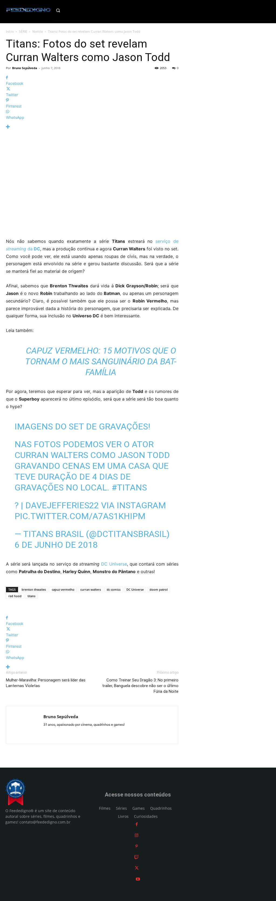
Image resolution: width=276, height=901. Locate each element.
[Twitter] (136, 868)
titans (31, 596)
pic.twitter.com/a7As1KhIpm (80, 516)
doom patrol (159, 589)
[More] (92, 127)
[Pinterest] (136, 846)
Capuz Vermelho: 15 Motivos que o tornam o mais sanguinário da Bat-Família (101, 361)
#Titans (129, 487)
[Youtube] (138, 879)
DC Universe (114, 564)
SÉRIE (23, 31)
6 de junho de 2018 (56, 545)
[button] (63, 10)
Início (10, 31)
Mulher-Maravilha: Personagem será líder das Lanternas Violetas (45, 683)
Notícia (37, 31)
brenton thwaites (34, 589)
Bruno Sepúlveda (24, 68)
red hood (15, 596)
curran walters (90, 589)
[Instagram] (136, 835)
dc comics (113, 589)
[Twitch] (136, 857)
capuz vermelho (63, 589)
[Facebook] (137, 824)
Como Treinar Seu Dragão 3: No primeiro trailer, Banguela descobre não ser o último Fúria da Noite (140, 686)
